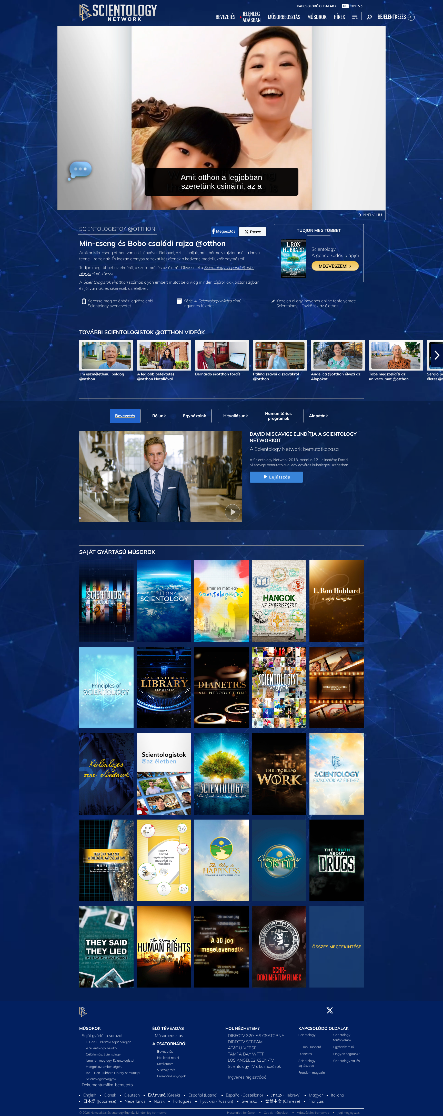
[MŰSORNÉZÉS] (106, 687)
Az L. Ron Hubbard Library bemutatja (112, 1073)
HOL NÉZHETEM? (242, 1028)
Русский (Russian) (216, 1111)
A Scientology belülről (101, 1048)
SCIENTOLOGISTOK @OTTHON (117, 228)
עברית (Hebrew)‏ (286, 1105)
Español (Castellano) (244, 1105)
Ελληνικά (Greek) (164, 1105)
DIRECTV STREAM (245, 1041)
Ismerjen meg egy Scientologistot (110, 1061)
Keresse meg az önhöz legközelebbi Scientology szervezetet (120, 303)
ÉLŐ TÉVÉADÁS (168, 1028)
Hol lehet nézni (168, 1058)
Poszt (255, 231)
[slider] (231, 205)
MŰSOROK (317, 17)
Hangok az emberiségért (104, 1067)
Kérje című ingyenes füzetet (212, 303)
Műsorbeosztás (169, 1035)
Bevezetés (165, 1052)
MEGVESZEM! (334, 266)
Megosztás (225, 231)
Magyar (316, 1105)
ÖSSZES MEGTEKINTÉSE (336, 946)
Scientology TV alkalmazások (254, 1066)
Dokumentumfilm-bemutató (107, 1085)
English (89, 1105)
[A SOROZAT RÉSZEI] (106, 601)
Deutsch (132, 1105)
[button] (6, 355)
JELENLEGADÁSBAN (252, 17)
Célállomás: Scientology (103, 1054)
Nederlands (135, 1111)
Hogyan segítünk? (346, 1054)
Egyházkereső (343, 1047)
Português (182, 1111)
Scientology (307, 1035)
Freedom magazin (311, 1073)
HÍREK (339, 17)
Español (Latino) (203, 1105)
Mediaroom (165, 1064)
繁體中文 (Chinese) (282, 1111)
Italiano (337, 1105)
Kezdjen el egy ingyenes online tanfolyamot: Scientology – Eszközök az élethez (316, 303)
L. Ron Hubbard (309, 1047)
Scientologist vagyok (101, 1079)
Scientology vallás (346, 1061)
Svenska (249, 1111)
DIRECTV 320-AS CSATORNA (256, 1035)
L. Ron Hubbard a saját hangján (108, 1042)
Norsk (159, 1111)
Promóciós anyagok (171, 1076)
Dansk (110, 1105)
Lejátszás (279, 477)
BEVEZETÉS (225, 17)
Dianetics (305, 1054)
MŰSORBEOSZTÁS (284, 17)
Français (316, 1111)
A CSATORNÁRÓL (170, 1044)
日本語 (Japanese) (99, 1111)
